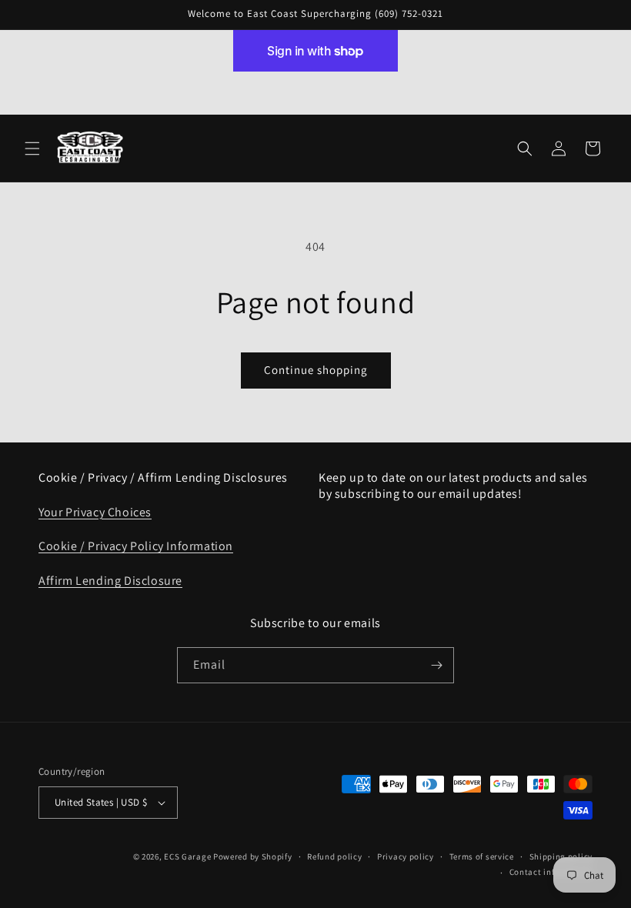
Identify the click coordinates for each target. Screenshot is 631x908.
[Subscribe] (436, 665)
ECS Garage (187, 856)
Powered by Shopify (252, 856)
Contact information (551, 871)
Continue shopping (316, 369)
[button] (32, 148)
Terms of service (481, 856)
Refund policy (334, 856)
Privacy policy (405, 856)
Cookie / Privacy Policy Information (135, 546)
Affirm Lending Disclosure (110, 581)
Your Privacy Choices (95, 512)
